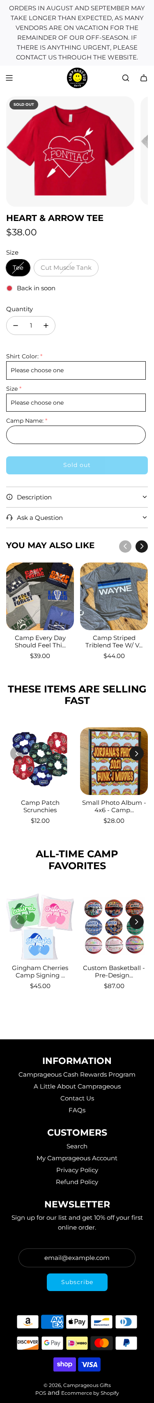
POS (40, 1393)
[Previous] (125, 546)
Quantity (19, 309)
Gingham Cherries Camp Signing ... (40, 971)
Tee (18, 267)
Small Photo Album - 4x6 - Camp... (114, 806)
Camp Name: (25, 420)
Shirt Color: (22, 356)
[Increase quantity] (46, 326)
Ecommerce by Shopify (90, 1393)
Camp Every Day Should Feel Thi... (40, 641)
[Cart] (144, 78)
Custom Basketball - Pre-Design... (114, 971)
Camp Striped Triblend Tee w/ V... (114, 641)
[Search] (126, 78)
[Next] (142, 546)
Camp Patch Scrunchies (40, 806)
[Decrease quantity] (16, 326)
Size (12, 388)
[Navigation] (9, 78)
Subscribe (77, 1282)
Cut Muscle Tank (66, 267)
